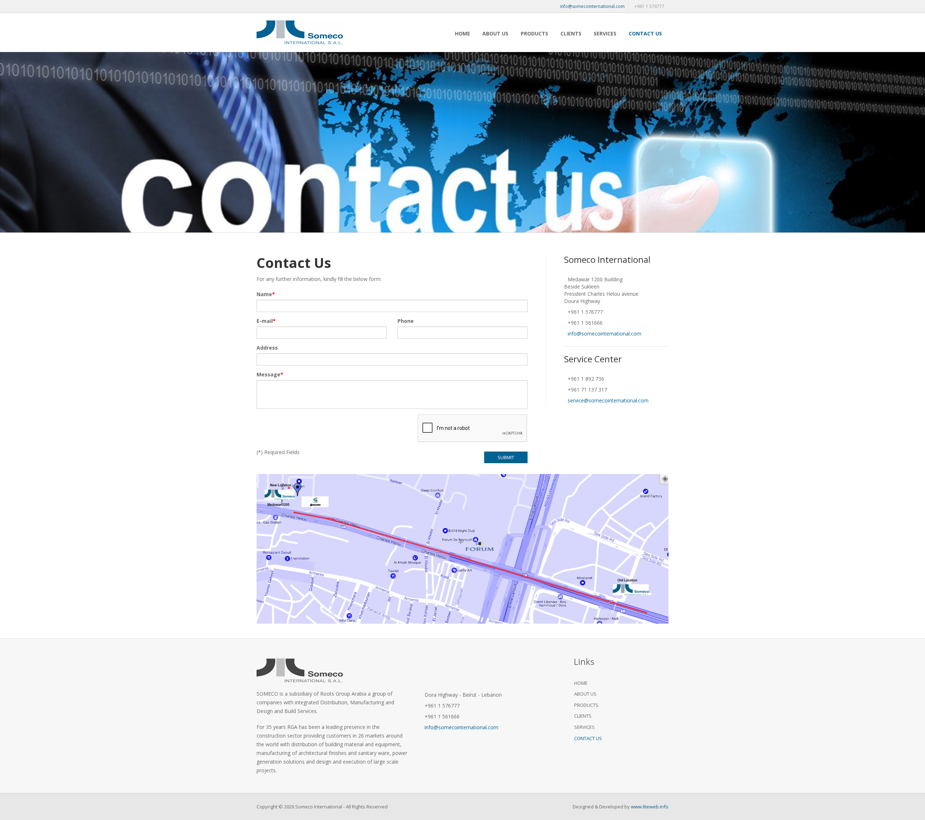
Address (267, 347)
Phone (405, 320)
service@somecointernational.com (608, 400)
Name (264, 294)
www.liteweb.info (649, 806)
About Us (495, 33)
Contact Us (645, 33)
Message (268, 374)
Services (605, 33)
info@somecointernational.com (592, 6)
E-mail (265, 320)
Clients (570, 33)
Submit (506, 457)
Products (534, 33)
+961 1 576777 (649, 6)
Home (462, 33)
